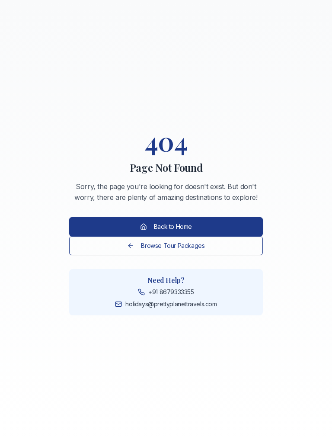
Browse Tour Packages (172, 245)
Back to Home (173, 226)
